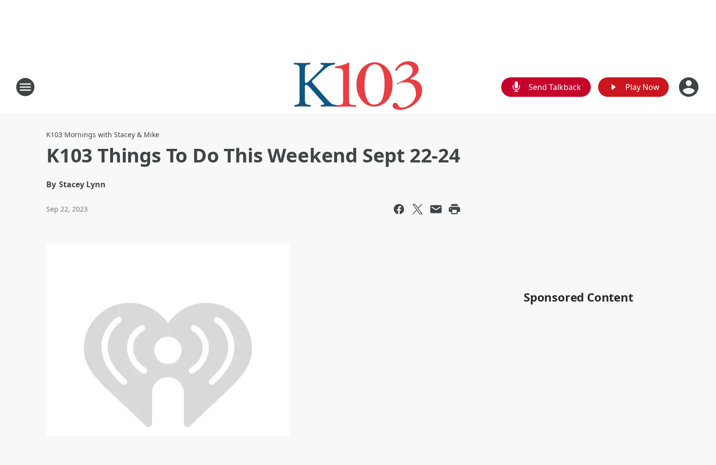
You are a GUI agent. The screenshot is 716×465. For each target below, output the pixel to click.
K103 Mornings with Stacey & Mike (102, 134)
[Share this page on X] (417, 209)
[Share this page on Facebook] (399, 209)
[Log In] (689, 87)
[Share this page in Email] (436, 209)
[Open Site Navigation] (25, 87)
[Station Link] (358, 86)
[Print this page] (454, 209)
